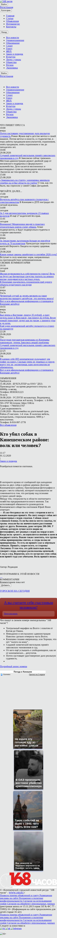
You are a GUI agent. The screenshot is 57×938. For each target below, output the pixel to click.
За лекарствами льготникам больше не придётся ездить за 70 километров (25, 242)
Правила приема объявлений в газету (20, 895)
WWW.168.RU (16, 892)
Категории (5, 10)
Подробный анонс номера (13, 666)
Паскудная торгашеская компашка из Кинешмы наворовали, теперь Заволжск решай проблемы (24, 341)
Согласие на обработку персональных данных (31, 903)
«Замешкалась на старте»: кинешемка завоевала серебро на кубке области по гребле (25, 181)
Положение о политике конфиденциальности (21, 899)
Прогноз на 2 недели (37, 674)
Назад (4, 32)
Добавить (5, 585)
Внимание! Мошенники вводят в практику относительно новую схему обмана (22, 225)
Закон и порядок (8, 461)
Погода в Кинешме (23, 672)
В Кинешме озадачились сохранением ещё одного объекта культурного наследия (26, 283)
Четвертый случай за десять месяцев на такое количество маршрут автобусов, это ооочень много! (27, 297)
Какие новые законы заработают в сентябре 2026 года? (28, 254)
